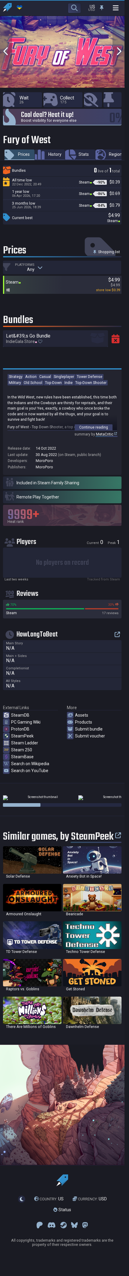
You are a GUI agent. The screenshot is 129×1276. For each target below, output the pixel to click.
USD (92, 1199)
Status (64, 1209)
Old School (33, 382)
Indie (68, 382)
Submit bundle (89, 729)
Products (83, 722)
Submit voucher (90, 736)
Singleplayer (64, 376)
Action (31, 376)
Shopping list (108, 252)
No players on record (62, 562)
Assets (81, 715)
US (52, 1199)
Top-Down (53, 382)
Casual (45, 376)
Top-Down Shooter (90, 382)
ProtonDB (20, 729)
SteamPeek (22, 736)
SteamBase (22, 756)
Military (15, 382)
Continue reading (93, 427)
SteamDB (20, 715)
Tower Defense (89, 376)
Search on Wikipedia (30, 763)
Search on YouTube (29, 770)
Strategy (15, 376)
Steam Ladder (24, 742)
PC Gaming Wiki (25, 722)
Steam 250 (21, 749)
